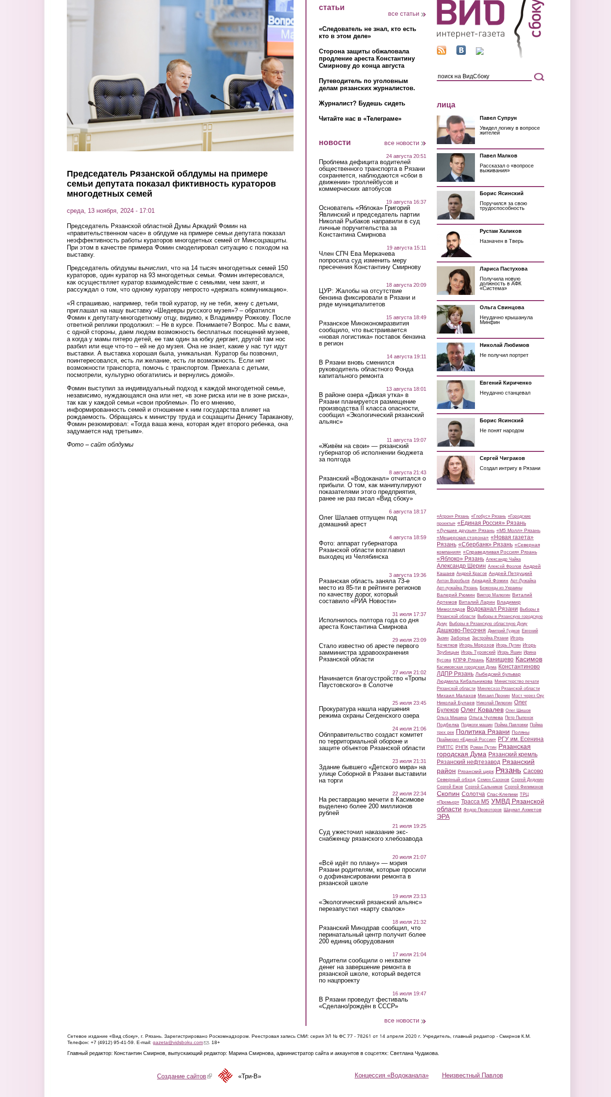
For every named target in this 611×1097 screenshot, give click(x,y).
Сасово (533, 771)
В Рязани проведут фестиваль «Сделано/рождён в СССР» (363, 1003)
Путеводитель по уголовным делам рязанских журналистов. (367, 84)
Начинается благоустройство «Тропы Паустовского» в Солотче (372, 682)
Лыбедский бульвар (498, 674)
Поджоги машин (477, 724)
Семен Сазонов (493, 779)
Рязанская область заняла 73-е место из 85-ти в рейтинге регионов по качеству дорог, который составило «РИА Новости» (370, 591)
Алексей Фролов (504, 566)
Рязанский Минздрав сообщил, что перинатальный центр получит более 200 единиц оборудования (372, 935)
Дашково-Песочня (461, 630)
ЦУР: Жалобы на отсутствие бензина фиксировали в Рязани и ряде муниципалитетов (367, 298)
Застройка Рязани (490, 638)
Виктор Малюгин (493, 595)
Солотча (473, 794)
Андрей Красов (471, 573)
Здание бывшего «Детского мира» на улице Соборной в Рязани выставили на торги (372, 774)
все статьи (403, 13)
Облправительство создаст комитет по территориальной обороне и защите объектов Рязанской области (372, 741)
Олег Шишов (518, 710)
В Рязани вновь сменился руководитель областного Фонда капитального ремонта (366, 369)
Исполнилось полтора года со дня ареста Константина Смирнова (369, 623)
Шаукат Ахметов (522, 809)
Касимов (529, 659)
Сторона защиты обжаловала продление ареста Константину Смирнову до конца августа (367, 58)
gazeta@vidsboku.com (181, 1042)
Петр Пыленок (519, 717)
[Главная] (490, 56)
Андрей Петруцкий (510, 573)
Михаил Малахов (456, 695)
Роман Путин (483, 747)
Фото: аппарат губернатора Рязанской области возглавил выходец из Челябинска (362, 550)
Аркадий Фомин (490, 580)
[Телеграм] (480, 52)
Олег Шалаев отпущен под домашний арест (358, 521)
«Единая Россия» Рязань (491, 523)
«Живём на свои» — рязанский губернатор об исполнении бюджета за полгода (371, 453)
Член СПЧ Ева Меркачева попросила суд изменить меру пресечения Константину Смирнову (370, 261)
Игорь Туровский (478, 652)
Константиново (519, 666)
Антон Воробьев (453, 580)
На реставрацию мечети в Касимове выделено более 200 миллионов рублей (371, 806)
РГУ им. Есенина (521, 739)
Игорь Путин (508, 645)
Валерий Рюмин (456, 594)
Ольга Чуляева (486, 717)
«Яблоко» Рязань (460, 558)
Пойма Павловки (511, 724)
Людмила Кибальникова (465, 681)
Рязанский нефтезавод (468, 762)
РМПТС (445, 747)
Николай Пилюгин (494, 702)
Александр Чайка (503, 559)
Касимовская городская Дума (466, 667)
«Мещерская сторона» (463, 537)
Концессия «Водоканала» (392, 1075)
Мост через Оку (528, 695)
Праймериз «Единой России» (466, 739)
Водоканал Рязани (492, 609)
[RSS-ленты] (441, 52)
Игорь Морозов (476, 645)
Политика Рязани (483, 731)
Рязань (508, 770)
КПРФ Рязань (468, 659)
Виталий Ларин (477, 602)
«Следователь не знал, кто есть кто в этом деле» (367, 32)
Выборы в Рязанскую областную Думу (488, 623)
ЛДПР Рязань (455, 673)
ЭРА (443, 816)
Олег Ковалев (482, 709)
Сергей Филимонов (524, 786)
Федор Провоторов (483, 809)
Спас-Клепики (502, 794)
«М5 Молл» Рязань (518, 530)
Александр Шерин (461, 566)
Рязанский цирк (476, 771)
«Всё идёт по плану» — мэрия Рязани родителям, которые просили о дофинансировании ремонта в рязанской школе (372, 873)
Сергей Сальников (484, 786)
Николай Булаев (455, 702)
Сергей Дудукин (527, 779)
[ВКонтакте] (461, 52)
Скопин (448, 793)
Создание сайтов (184, 1076)
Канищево (500, 659)
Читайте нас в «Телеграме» (360, 118)
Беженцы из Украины (501, 587)
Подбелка (448, 724)
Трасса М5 (475, 801)
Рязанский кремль (512, 754)
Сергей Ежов (450, 786)
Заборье (460, 637)
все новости (401, 142)
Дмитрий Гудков (504, 630)
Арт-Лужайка (523, 580)
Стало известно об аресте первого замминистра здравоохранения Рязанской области (369, 653)
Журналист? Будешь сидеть (362, 103)
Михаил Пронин (494, 695)
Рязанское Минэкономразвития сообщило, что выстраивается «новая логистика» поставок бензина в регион (372, 333)
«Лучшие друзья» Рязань (466, 530)
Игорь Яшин (509, 652)
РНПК (461, 747)
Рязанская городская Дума (484, 750)
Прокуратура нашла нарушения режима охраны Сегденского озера (369, 712)
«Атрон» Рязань (453, 516)
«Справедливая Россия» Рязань (500, 551)
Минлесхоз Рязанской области (508, 688)
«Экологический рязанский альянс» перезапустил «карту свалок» (370, 905)
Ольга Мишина (452, 717)
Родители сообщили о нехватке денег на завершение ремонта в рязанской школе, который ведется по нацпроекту (370, 970)
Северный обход (456, 779)
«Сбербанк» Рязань (485, 544)
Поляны (520, 732)
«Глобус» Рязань (488, 516)
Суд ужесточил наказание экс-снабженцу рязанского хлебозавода (370, 835)
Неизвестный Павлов (472, 1075)
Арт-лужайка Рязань (457, 587)
